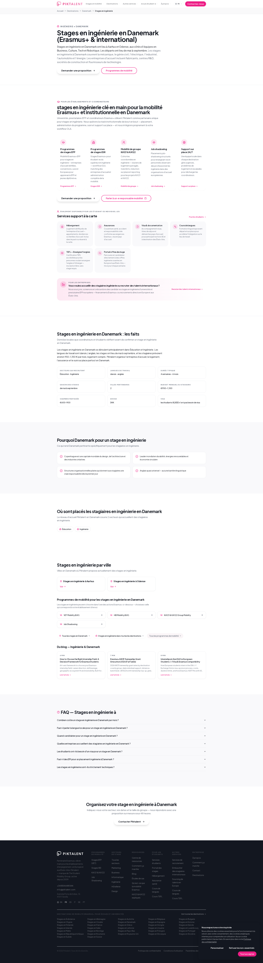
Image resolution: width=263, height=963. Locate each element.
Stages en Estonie (186, 922)
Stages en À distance (66, 919)
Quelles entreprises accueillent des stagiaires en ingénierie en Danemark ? (93, 743)
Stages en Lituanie (156, 928)
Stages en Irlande (186, 925)
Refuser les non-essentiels (241, 948)
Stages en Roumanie (96, 934)
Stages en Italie (93, 928)
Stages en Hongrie (156, 925)
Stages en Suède (64, 937)
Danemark (86, 11)
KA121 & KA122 (98, 872)
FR (66, 902)
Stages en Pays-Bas (126, 931)
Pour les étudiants (196, 217)
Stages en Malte (64, 931)
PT (84, 902)
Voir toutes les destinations (192, 914)
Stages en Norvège (95, 931)
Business (116, 872)
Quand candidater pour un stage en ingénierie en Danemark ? (87, 735)
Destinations (112, 4)
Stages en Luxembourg (189, 928)
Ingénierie (116, 882)
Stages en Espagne (156, 922)
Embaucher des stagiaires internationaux (178, 871)
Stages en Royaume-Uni (128, 934)
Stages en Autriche (126, 919)
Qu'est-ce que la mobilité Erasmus (138, 886)
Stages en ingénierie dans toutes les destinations (119, 636)
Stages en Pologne (156, 931)
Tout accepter (247, 954)
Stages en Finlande (65, 925)
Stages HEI (96, 868)
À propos (165, 4)
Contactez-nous (195, 4)
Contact (196, 870)
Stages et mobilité (94, 4)
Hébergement (158, 876)
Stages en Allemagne (96, 919)
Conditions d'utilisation (173, 951)
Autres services (129, 4)
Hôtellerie (116, 886)
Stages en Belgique (156, 919)
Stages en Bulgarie (187, 919)
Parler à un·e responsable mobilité (124, 198)
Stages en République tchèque (70, 934)
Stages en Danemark (126, 922)
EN (61, 902)
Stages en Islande (64, 928)
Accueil (60, 11)
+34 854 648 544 (65, 885)
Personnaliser (217, 948)
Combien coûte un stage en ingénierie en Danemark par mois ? (87, 720)
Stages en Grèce (125, 925)
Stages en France (94, 925)
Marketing (116, 868)
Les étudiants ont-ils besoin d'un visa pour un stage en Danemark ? (89, 751)
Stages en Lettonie (126, 928)
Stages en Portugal (187, 931)
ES (70, 902)
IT (74, 902)
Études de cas (138, 878)
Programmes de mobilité (119, 70)
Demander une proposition (76, 70)
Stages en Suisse (94, 937)
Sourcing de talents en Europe (177, 882)
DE (79, 902)
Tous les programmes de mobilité (164, 636)
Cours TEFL (157, 896)
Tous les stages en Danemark (75, 636)
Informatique (118, 877)
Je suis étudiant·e (148, 4)
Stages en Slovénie (187, 934)
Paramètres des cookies (196, 951)
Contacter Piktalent (129, 821)
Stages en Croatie (95, 922)
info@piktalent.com (66, 889)
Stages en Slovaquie (157, 934)
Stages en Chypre (64, 922)
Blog (134, 873)
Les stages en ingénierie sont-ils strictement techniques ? (85, 767)
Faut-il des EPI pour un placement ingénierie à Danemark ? (85, 759)
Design (115, 891)
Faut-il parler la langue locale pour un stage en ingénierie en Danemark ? (92, 727)
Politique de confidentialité (149, 951)
